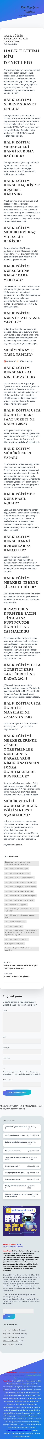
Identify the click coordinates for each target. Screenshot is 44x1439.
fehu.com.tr (16, 844)
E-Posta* (6, 1048)
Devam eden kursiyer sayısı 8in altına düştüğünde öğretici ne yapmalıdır (18, 863)
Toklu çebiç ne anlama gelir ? (15, 1173)
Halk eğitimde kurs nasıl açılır (15, 922)
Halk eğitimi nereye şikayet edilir (16, 939)
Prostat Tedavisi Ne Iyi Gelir (17, 976)
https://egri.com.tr (8, 1109)
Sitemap (21, 1109)
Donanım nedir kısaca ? (13, 1179)
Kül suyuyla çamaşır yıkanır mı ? (15, 1187)
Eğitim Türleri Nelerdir (10, 1337)
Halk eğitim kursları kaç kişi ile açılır (17, 873)
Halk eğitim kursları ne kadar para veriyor (19, 878)
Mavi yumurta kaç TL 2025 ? (15, 1135)
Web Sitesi (6, 1058)
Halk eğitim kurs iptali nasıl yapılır (16, 869)
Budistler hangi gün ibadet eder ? (16, 1143)
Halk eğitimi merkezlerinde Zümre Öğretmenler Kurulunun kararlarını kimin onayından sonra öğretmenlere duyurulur (21, 932)
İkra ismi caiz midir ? (12, 1166)
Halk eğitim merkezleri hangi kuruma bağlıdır (20, 896)
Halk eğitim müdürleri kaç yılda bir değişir (19, 900)
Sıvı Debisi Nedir (8, 1344)
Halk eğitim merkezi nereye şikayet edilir (19, 891)
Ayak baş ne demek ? (12, 1151)
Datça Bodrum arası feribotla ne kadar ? (16, 1158)
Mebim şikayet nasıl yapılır (14, 944)
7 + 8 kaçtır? (7, 1080)
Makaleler (14, 856)
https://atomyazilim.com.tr (12, 1106)
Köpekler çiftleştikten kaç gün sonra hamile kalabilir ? (18, 1196)
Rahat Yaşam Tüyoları (29, 9)
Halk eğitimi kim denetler (13, 926)
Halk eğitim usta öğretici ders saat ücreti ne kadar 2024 (20, 910)
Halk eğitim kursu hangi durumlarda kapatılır (20, 882)
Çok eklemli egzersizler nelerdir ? (16, 1128)
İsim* (4, 1037)
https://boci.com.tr (33, 1106)
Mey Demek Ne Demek (11, 1330)
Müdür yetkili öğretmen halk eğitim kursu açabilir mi (19, 949)
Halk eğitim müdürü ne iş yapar (15, 905)
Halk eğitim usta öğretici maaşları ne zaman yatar (20, 916)
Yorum (5, 1010)
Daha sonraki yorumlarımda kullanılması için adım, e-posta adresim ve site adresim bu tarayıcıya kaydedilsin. (22, 1073)
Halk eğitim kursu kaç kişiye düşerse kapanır (20, 887)
